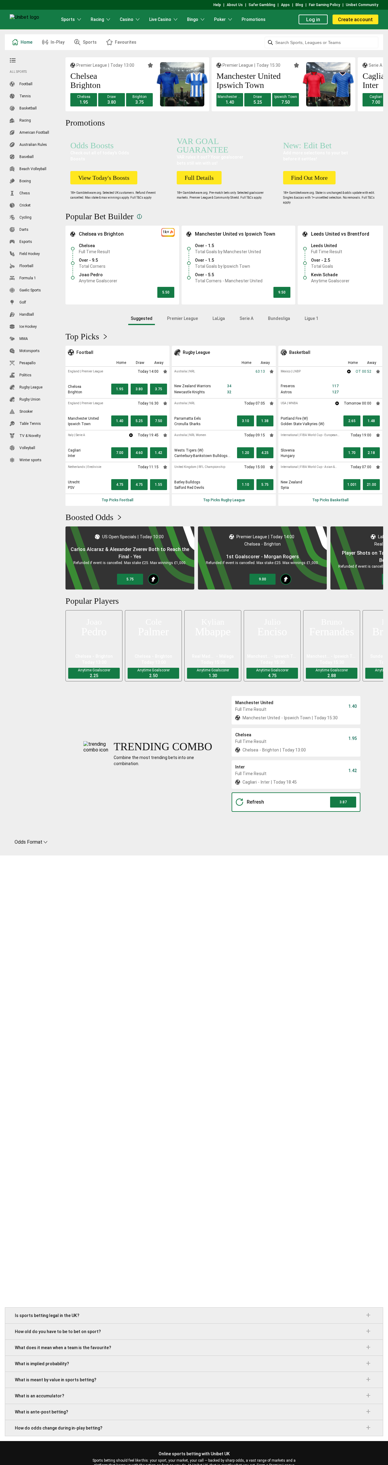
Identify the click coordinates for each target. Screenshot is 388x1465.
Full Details (199, 177)
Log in (313, 19)
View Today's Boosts (103, 177)
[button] (83, 99)
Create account (355, 19)
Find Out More (309, 177)
